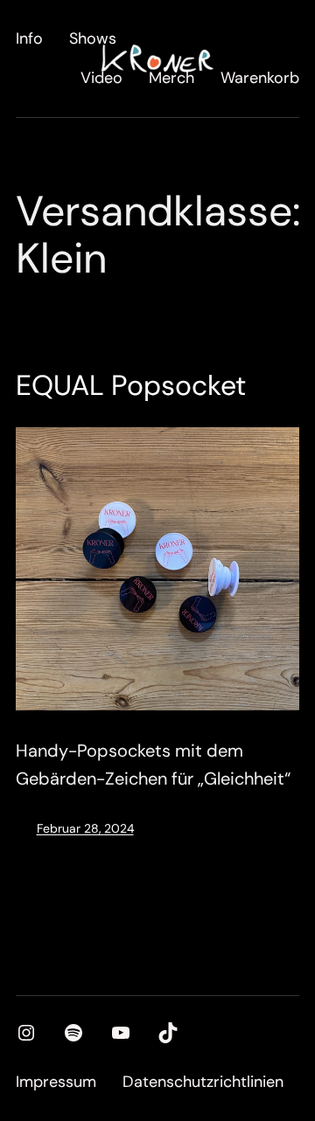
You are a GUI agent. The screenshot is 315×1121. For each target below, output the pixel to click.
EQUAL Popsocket (131, 385)
